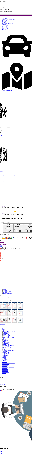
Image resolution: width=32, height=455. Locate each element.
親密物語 (1, 246)
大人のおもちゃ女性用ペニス (7, 335)
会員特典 (4, 289)
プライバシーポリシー (6, 290)
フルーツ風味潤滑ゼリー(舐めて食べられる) (9, 350)
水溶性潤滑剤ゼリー (6, 351)
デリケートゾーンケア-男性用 (7, 344)
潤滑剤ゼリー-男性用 (6, 343)
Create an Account (2, 384)
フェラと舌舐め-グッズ (6, 349)
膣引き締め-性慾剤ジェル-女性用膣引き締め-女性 (10, 175)
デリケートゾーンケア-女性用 (7, 178)
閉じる (1, 451)
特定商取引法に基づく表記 (7, 291)
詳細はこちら (5, 287)
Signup (1, 390)
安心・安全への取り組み (6, 292)
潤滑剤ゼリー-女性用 (6, 333)
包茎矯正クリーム (5, 341)
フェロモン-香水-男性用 (6, 342)
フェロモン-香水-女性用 (6, 332)
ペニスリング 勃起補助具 (6, 346)
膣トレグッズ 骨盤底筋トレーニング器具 (9, 337)
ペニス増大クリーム (6, 339)
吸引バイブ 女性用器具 (6, 180)
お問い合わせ (7, 300)
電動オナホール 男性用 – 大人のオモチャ (9, 345)
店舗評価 (4, 360)
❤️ (2, 260)
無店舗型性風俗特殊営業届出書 (7, 293)
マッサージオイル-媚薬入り (7, 353)
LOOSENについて (5, 355)
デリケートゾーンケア (6, 352)
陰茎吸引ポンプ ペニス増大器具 (7, 347)
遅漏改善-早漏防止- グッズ (7, 340)
